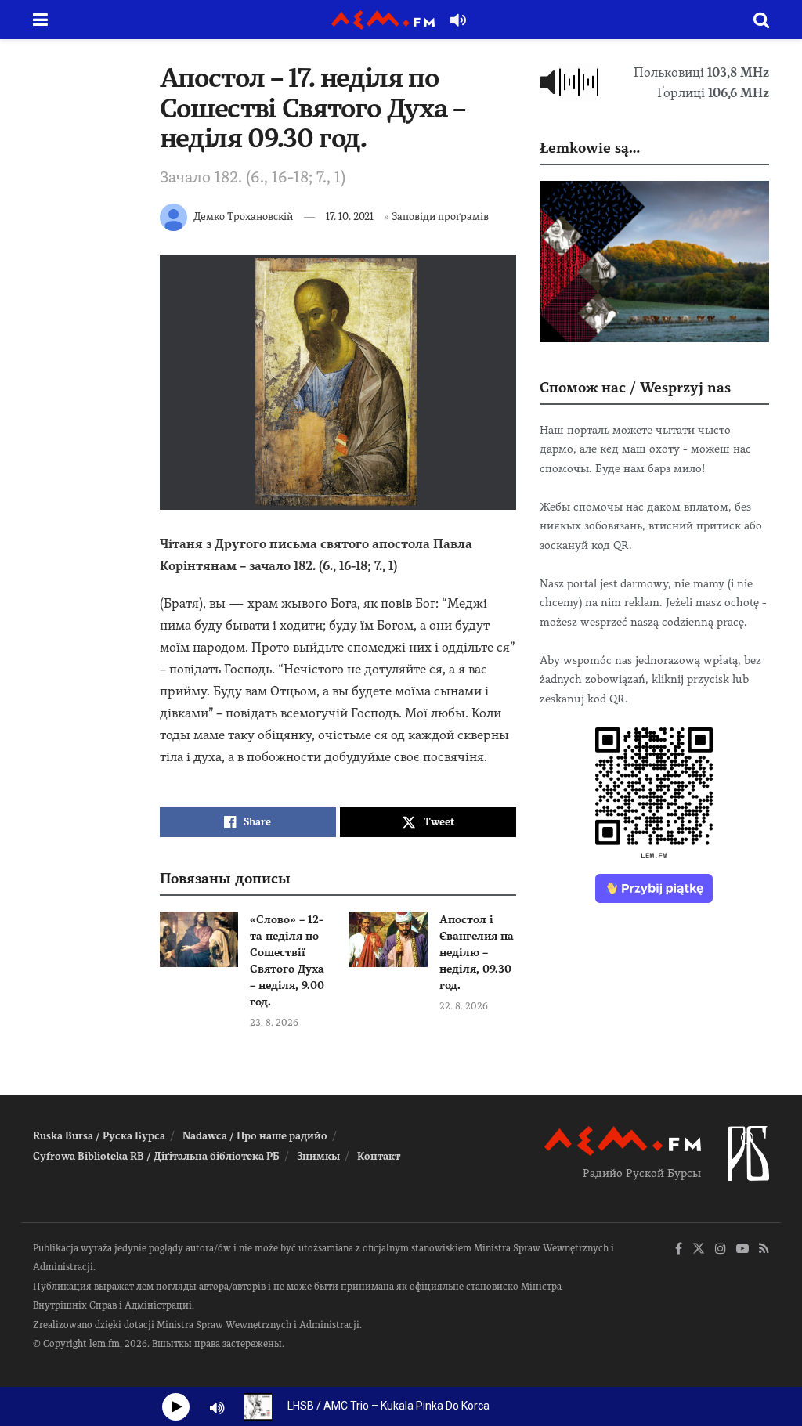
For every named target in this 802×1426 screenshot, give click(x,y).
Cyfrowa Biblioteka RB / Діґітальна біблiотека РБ (156, 1156)
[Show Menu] (40, 19)
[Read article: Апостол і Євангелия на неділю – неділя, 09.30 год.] (388, 940)
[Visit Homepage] (383, 20)
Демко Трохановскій (243, 216)
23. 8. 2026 (274, 1022)
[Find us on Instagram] (720, 1249)
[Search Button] (761, 19)
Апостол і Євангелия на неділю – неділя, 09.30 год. (476, 952)
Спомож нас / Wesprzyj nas (635, 387)
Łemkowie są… (590, 147)
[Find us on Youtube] (742, 1249)
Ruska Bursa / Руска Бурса (99, 1136)
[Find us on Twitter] (698, 1249)
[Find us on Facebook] (678, 1249)
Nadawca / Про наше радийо (254, 1136)
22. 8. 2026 (463, 1006)
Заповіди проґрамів (440, 216)
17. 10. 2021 (350, 216)
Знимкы (318, 1156)
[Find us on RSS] (764, 1249)
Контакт (378, 1156)
